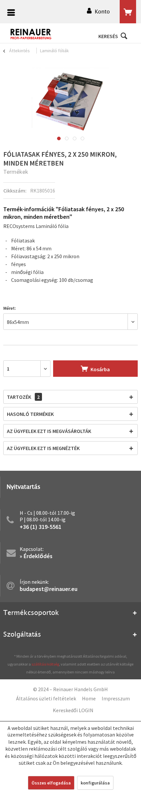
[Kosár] (128, 12)
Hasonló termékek (30, 414)
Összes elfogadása (51, 783)
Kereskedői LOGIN (73, 710)
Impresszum (116, 698)
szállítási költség (45, 664)
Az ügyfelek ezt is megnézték (43, 448)
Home (89, 698)
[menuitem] (9, 13)
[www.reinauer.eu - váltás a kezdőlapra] (31, 34)
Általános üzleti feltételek (46, 698)
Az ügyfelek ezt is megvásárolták (49, 431)
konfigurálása (95, 783)
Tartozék (23, 397)
